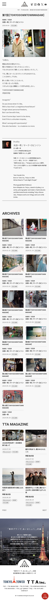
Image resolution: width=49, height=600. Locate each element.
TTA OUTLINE (38, 588)
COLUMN (14, 25)
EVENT (38, 461)
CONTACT (24, 591)
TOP (4, 586)
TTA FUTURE (24, 586)
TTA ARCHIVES (9, 588)
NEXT (45, 510)
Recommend (7, 452)
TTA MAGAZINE (13, 586)
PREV (4, 510)
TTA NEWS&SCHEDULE (38, 586)
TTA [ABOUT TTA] (24, 588)
